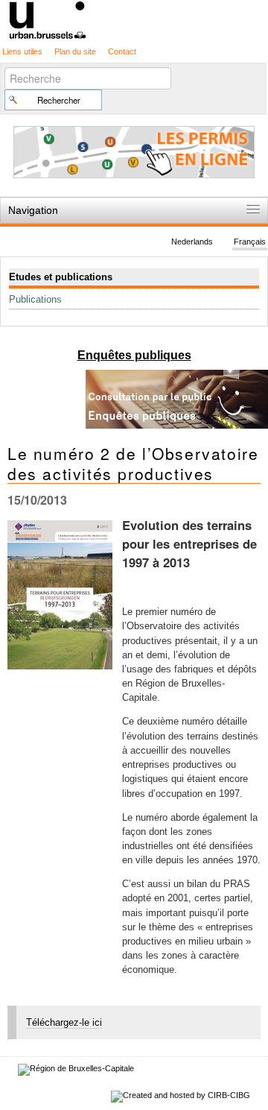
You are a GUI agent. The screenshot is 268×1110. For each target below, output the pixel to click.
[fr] (134, 19)
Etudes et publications (60, 277)
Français (250, 241)
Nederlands (192, 241)
